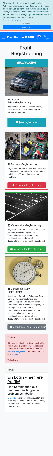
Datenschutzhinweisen (13, 20)
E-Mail (14, 354)
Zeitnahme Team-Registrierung (29, 327)
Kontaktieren (13, 398)
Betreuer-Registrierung (28, 185)
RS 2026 (20, 37)
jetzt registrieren (28, 122)
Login (46, 38)
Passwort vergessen (16, 351)
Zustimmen (26, 27)
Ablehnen (26, 23)
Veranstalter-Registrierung (28, 249)
